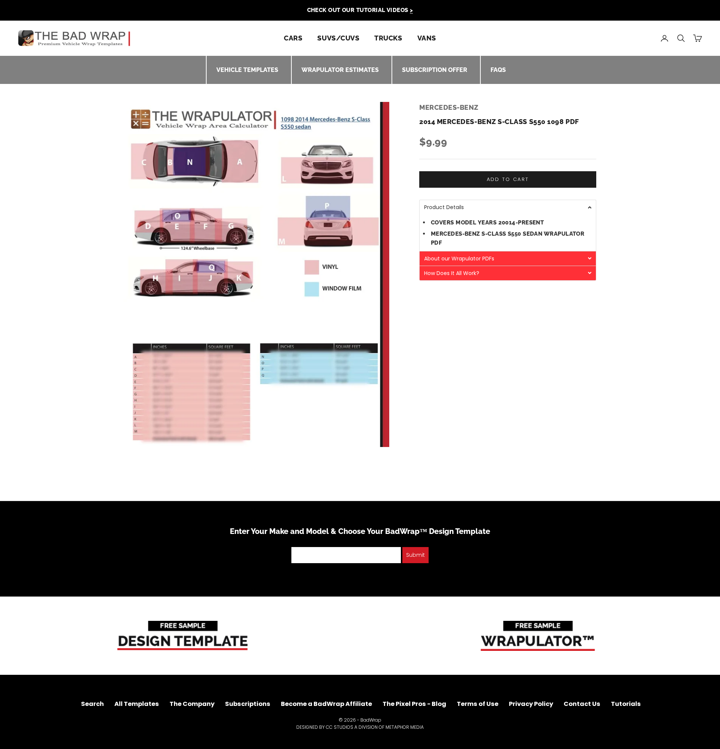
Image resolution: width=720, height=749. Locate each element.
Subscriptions (247, 704)
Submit (415, 555)
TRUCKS (388, 38)
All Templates (136, 704)
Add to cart (508, 179)
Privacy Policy (531, 704)
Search (92, 704)
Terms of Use (477, 704)
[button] (507, 207)
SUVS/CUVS (338, 38)
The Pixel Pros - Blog (414, 704)
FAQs (498, 69)
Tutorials (626, 704)
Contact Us (582, 704)
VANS (426, 38)
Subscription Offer (434, 69)
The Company (192, 704)
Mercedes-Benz (448, 107)
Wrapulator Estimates (340, 69)
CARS (293, 38)
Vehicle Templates (247, 69)
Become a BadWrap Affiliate (326, 704)
